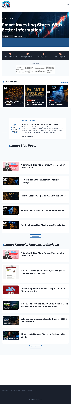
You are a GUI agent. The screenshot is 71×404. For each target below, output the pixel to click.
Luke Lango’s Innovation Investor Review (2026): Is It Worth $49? (44, 320)
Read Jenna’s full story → (28, 136)
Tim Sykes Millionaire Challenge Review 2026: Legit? (43, 335)
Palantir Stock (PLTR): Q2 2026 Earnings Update (43, 196)
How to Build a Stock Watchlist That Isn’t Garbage (40, 181)
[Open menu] (68, 4)
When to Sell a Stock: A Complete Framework (42, 210)
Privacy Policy (13, 390)
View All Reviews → (35, 346)
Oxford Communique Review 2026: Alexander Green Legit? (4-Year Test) (42, 272)
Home (35, 390)
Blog (19, 390)
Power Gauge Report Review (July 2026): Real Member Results (43, 289)
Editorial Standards (27, 390)
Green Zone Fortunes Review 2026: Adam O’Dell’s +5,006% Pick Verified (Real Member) (44, 305)
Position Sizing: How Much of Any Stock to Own (43, 225)
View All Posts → (64, 82)
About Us (5, 390)
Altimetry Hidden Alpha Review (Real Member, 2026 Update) (43, 166)
